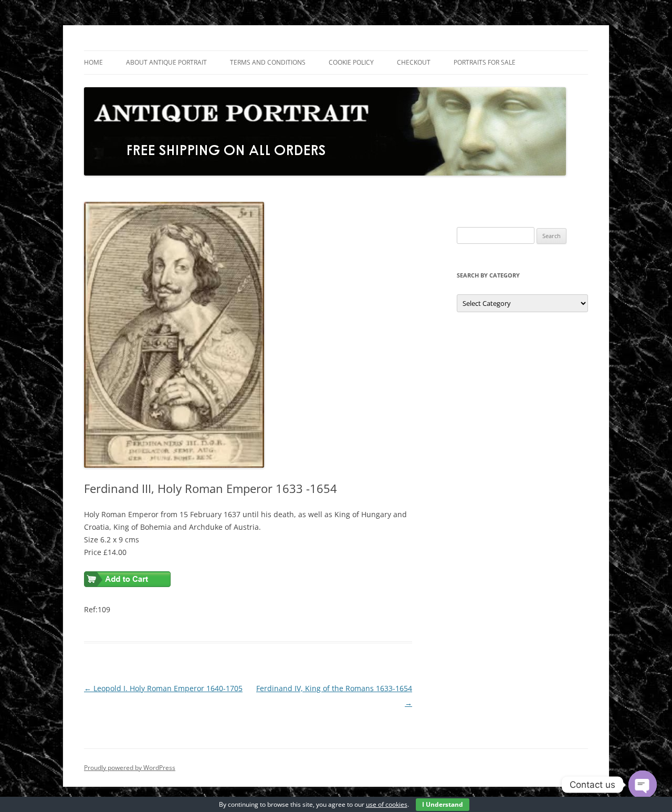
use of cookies (386, 804)
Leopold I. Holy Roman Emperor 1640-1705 (163, 688)
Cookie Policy (351, 62)
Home (93, 62)
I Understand (442, 804)
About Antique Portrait (166, 62)
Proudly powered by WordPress (129, 767)
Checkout (413, 62)
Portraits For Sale (485, 62)
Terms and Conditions (268, 62)
